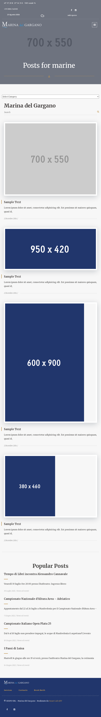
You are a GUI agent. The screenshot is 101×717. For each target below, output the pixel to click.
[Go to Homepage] (21, 24)
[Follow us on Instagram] (76, 10)
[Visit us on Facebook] (71, 10)
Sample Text (12, 202)
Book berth (39, 690)
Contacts (23, 690)
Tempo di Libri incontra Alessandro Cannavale (36, 574)
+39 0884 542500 (11, 9)
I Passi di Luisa (14, 648)
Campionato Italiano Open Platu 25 (27, 623)
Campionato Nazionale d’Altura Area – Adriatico (37, 598)
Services (8, 690)
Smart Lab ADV (55, 701)
